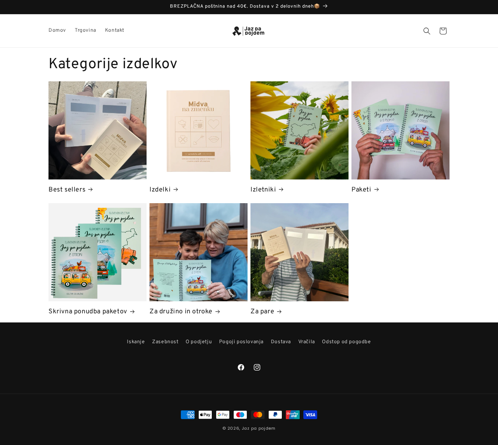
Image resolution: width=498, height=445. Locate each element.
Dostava (281, 342)
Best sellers (66, 190)
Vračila (306, 342)
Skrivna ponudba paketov (87, 311)
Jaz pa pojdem (259, 428)
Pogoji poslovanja (241, 342)
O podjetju (199, 342)
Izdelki (160, 190)
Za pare (262, 311)
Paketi (361, 190)
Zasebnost (165, 342)
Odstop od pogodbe (346, 342)
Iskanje (136, 342)
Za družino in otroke (181, 311)
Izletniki (263, 190)
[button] (427, 31)
